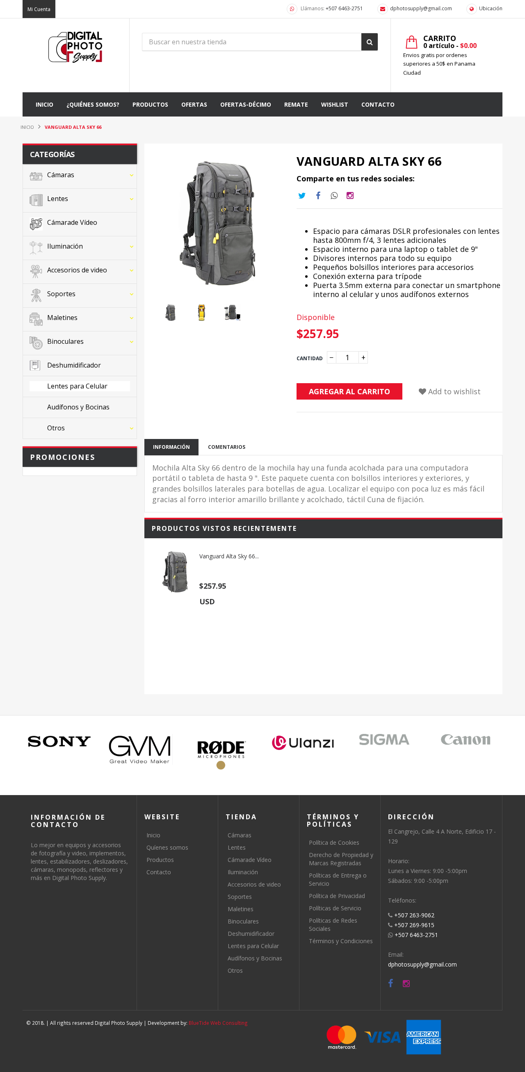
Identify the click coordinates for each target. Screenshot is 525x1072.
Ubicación (490, 8)
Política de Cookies (334, 842)
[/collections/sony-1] (59, 741)
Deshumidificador (251, 933)
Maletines (240, 909)
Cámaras (239, 835)
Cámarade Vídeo (250, 860)
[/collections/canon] (465, 739)
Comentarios (226, 446)
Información (171, 446)
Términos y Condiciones (341, 941)
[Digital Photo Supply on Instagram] (406, 983)
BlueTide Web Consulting (218, 1022)
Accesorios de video (254, 884)
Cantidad (310, 358)
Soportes (240, 897)
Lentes (237, 847)
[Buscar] (369, 41)
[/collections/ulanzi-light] (303, 743)
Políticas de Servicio (335, 908)
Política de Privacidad (337, 896)
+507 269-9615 (414, 925)
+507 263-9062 (414, 915)
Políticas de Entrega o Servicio (338, 879)
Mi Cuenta (38, 9)
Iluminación (243, 872)
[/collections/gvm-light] (141, 749)
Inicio (153, 835)
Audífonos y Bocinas (255, 958)
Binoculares (243, 921)
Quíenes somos (167, 847)
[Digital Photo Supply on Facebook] (390, 983)
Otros (235, 970)
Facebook (318, 195)
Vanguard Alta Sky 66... (229, 556)
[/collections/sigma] (384, 739)
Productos (160, 860)
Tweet (302, 195)
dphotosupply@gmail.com (421, 8)
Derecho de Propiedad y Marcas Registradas (341, 859)
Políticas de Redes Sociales (333, 925)
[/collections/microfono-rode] (222, 755)
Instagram (334, 195)
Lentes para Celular (253, 946)
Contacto (158, 872)
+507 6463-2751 (344, 8)
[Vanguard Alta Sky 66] (174, 571)
